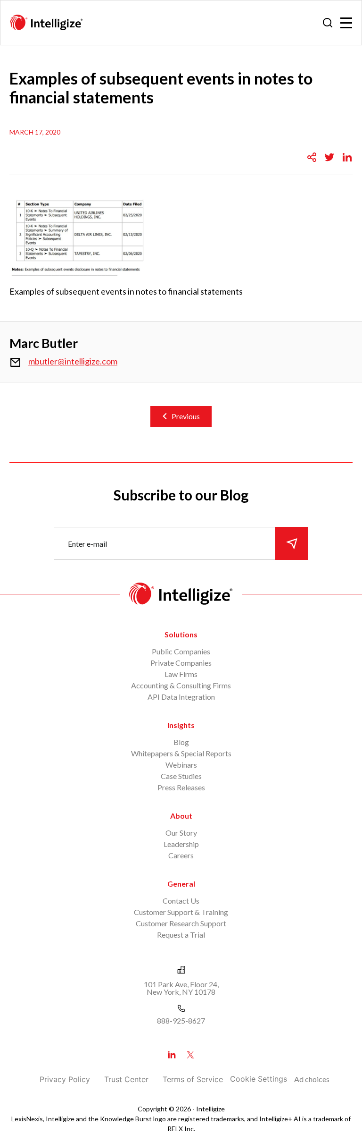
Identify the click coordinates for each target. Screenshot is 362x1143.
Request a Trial (181, 934)
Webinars (181, 764)
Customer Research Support (181, 923)
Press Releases (181, 787)
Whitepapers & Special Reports (181, 753)
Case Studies (181, 775)
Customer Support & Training (181, 911)
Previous (186, 416)
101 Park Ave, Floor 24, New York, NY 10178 (181, 988)
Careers (181, 855)
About (181, 815)
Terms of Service (193, 1079)
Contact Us (181, 900)
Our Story (181, 832)
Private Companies (181, 662)
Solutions (181, 634)
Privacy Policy (65, 1079)
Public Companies (181, 651)
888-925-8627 (181, 1020)
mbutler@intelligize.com (72, 361)
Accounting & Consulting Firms (181, 685)
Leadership (181, 843)
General (181, 883)
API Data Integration (181, 696)
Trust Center (126, 1079)
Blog (181, 741)
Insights (181, 724)
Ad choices (311, 1079)
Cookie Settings (258, 1079)
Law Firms (181, 673)
